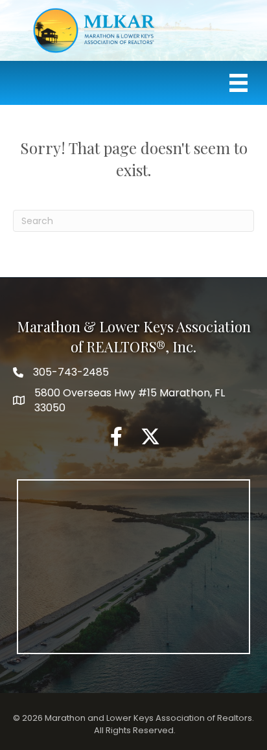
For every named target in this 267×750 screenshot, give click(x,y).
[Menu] (238, 82)
